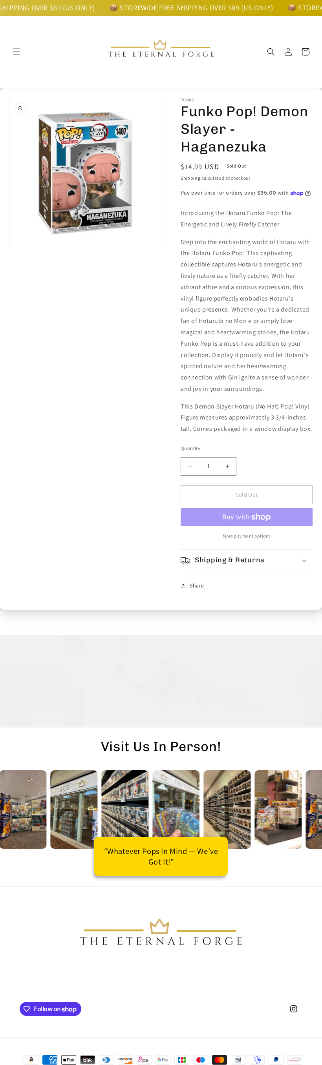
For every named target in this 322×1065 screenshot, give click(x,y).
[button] (16, 51)
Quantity (190, 448)
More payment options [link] (247, 536)
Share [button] (197, 585)
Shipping (191, 178)
